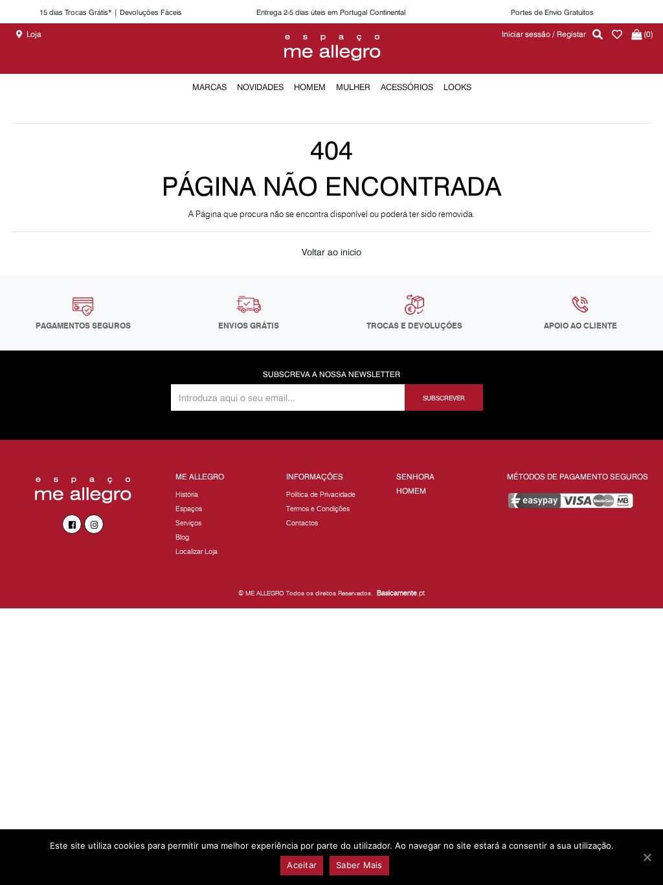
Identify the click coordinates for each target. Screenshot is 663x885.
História (186, 494)
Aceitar (302, 865)
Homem (411, 491)
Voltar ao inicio (331, 252)
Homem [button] (310, 87)
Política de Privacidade (320, 494)
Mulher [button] (353, 87)
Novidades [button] (260, 87)
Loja (34, 34)
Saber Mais (359, 865)
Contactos (302, 522)
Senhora (415, 476)
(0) (647, 34)
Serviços (188, 522)
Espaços (188, 508)
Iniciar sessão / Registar (544, 34)
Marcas (209, 87)
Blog (182, 537)
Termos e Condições (318, 508)
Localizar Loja (196, 551)
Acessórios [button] (407, 87)
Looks (457, 87)
